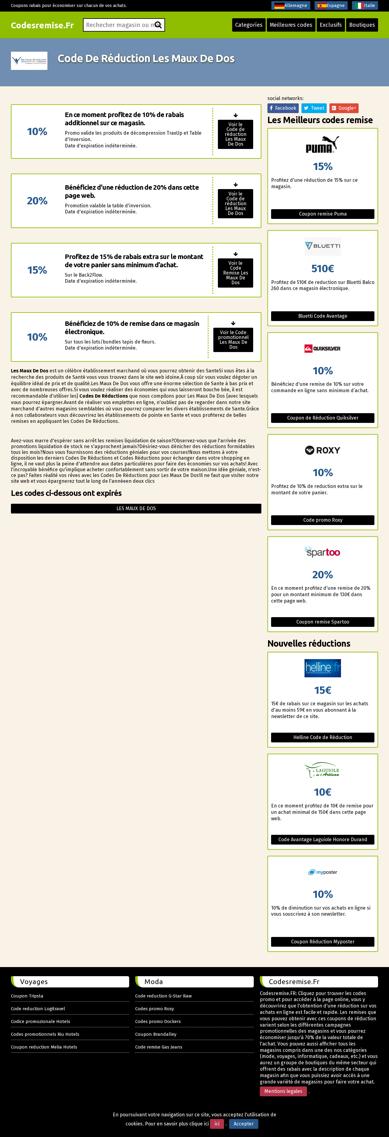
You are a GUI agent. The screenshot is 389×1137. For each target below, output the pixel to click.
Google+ (346, 108)
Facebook (284, 108)
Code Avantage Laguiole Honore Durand (322, 839)
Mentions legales (283, 1091)
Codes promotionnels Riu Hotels (45, 1034)
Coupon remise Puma (323, 214)
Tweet (316, 108)
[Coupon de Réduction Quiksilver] (322, 349)
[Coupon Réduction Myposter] (322, 872)
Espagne (336, 5)
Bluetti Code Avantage (322, 316)
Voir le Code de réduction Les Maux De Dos (235, 134)
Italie (369, 5)
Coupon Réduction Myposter (323, 942)
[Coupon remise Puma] (322, 145)
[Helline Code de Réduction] (322, 668)
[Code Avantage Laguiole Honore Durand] (322, 770)
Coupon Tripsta (27, 996)
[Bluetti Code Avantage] (322, 247)
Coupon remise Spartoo (322, 622)
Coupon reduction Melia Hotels (44, 1047)
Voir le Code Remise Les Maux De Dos (235, 272)
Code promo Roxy (323, 520)
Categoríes (249, 25)
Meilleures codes (291, 25)
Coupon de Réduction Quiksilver (323, 418)
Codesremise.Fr (42, 25)
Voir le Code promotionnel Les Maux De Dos (233, 340)
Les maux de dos (136, 508)
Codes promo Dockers (158, 1021)
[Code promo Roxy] (322, 451)
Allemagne (295, 5)
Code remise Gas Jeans (158, 1047)
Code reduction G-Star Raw (163, 996)
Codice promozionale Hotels (40, 1021)
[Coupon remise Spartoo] (322, 553)
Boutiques (362, 25)
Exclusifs (331, 25)
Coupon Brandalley (155, 1034)
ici (217, 1124)
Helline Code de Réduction (322, 737)
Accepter (244, 1124)
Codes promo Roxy (154, 1008)
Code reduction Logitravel (38, 1008)
